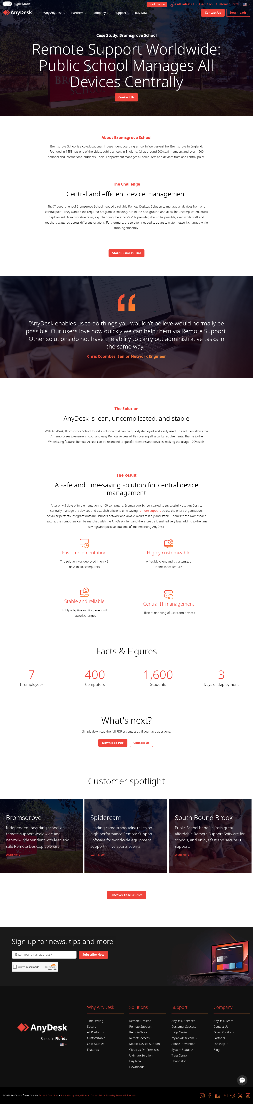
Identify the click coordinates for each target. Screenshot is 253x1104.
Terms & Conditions (49, 1095)
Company (99, 13)
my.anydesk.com (183, 1038)
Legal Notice (82, 1095)
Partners (77, 13)
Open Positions (224, 1032)
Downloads (136, 1067)
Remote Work (138, 1032)
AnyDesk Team (223, 1021)
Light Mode (22, 4)
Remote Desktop (140, 1021)
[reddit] (232, 1095)
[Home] (17, 13)
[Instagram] (202, 1095)
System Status (181, 1050)
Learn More (13, 855)
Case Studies (95, 1044)
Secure (91, 1027)
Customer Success (184, 1027)
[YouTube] (225, 1095)
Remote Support (140, 1027)
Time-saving (95, 1021)
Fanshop (219, 1044)
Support (120, 13)
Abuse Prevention (183, 1044)
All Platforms (95, 1032)
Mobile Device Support (144, 1044)
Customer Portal (227, 4)
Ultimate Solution (141, 1055)
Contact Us (221, 1027)
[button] (242, 1080)
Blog (217, 1050)
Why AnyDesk (52, 13)
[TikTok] (248, 1095)
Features (93, 1050)
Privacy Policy (67, 1095)
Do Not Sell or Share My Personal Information (114, 1095)
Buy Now (141, 13)
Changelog (179, 1061)
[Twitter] (240, 1095)
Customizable (96, 1038)
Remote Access (139, 1038)
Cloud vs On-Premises (144, 1050)
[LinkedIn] (217, 1095)
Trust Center (180, 1055)
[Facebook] (210, 1095)
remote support (150, 511)
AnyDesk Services (183, 1021)
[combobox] (246, 4)
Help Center (180, 1032)
